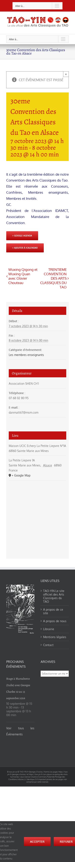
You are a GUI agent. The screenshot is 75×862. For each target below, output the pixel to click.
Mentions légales (54, 637)
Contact (48, 645)
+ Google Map (21, 475)
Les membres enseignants (26, 355)
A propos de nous (54, 621)
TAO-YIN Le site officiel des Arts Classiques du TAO (53, 596)
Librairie (48, 629)
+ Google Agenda (22, 235)
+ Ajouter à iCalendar (25, 248)
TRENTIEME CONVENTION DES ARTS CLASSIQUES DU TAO (53, 278)
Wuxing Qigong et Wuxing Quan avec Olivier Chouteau (23, 276)
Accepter (37, 841)
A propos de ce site (53, 611)
